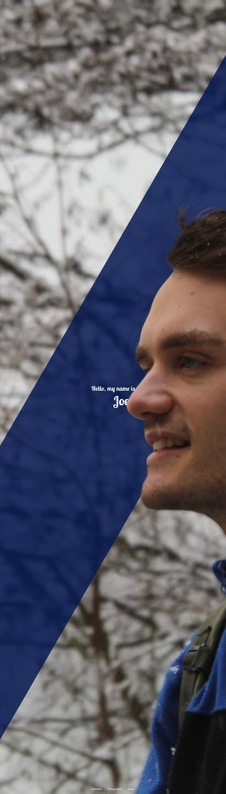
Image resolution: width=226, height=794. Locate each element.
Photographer (115, 789)
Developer (96, 789)
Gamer (131, 789)
